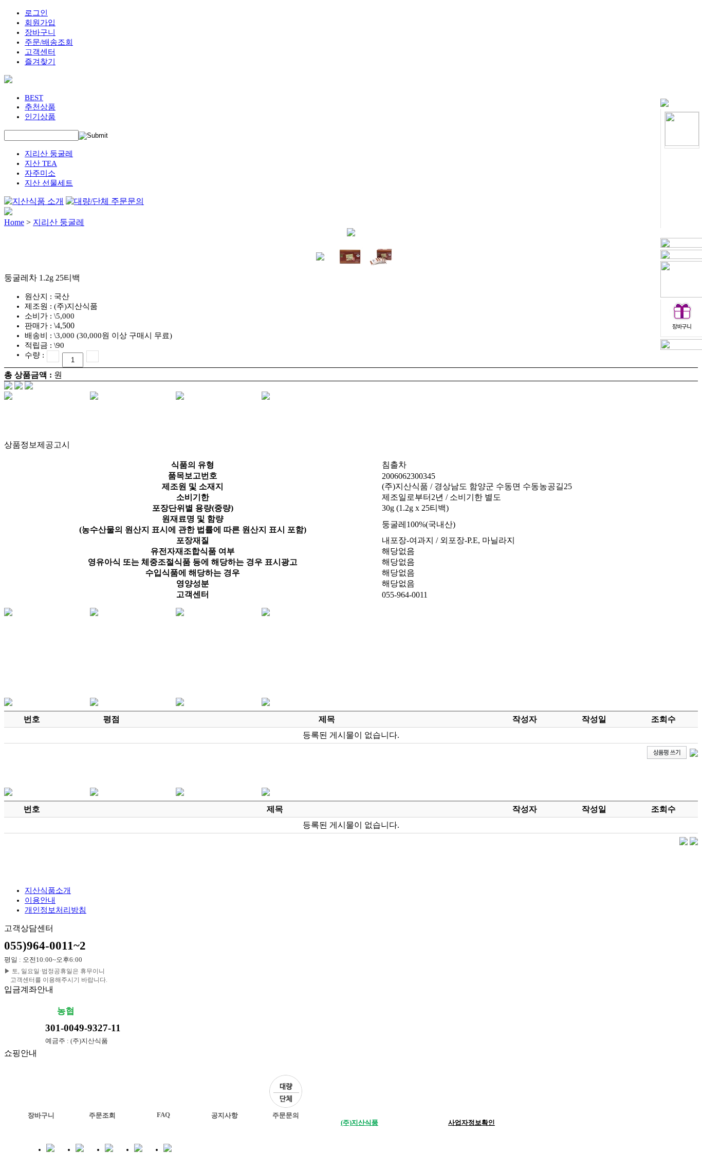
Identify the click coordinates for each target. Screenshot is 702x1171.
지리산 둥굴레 (49, 154)
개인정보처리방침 (55, 910)
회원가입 (40, 22)
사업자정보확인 (471, 1122)
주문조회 (102, 1115)
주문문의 (285, 1115)
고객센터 (40, 52)
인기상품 (40, 117)
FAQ (163, 1115)
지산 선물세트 (49, 183)
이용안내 (40, 900)
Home (14, 222)
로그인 (36, 13)
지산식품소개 (48, 890)
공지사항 (224, 1115)
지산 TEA (41, 163)
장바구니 (40, 32)
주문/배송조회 (49, 42)
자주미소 (40, 173)
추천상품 (40, 107)
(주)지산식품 (359, 1122)
